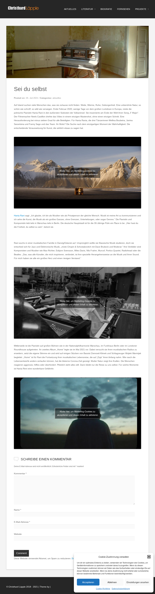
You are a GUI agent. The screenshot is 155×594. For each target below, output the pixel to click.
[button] (148, 556)
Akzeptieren (88, 582)
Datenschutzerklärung (121, 589)
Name (17, 510)
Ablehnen (112, 582)
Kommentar (20, 473)
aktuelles (70, 9)
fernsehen (123, 9)
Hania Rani (19, 215)
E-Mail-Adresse (22, 522)
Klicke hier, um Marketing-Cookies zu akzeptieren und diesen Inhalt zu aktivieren (77, 172)
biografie (106, 9)
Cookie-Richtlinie (103, 589)
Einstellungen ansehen (138, 582)
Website (18, 534)
